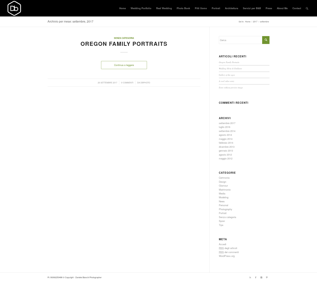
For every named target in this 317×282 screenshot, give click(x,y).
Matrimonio (225, 189)
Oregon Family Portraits (124, 43)
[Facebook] (255, 277)
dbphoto (145, 82)
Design (222, 181)
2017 (255, 21)
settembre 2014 (227, 131)
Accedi (222, 244)
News (222, 201)
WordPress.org (227, 256)
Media (222, 193)
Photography (225, 209)
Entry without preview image (231, 87)
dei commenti (229, 252)
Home (247, 21)
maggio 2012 (225, 158)
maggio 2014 (225, 139)
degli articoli (228, 248)
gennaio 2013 (226, 150)
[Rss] (250, 277)
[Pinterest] (266, 277)
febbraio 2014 (226, 142)
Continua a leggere (124, 65)
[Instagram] (261, 277)
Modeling (223, 197)
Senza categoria (124, 38)
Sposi (222, 221)
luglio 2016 (224, 127)
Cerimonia (224, 177)
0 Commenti (127, 82)
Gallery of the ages (227, 74)
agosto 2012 (225, 154)
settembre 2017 (227, 123)
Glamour (223, 185)
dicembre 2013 (226, 146)
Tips (221, 225)
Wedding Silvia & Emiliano (230, 68)
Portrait (223, 213)
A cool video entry (226, 81)
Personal (223, 205)
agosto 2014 (225, 135)
